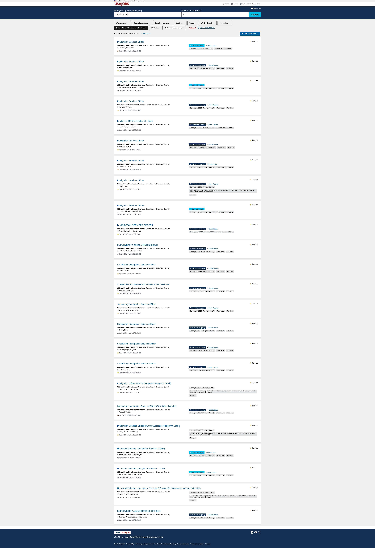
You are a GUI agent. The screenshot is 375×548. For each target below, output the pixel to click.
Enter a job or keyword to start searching (128, 11)
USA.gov (207, 544)
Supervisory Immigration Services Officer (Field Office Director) (146, 406)
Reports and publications (181, 544)
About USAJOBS (119, 544)
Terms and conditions (197, 544)
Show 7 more (213, 125)
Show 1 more (211, 46)
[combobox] (148, 14)
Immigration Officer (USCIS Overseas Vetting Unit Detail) (144, 383)
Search (255, 14)
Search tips (257, 8)
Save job (255, 41)
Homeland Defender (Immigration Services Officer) (141, 448)
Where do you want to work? (191, 11)
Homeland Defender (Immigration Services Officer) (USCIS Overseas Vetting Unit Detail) (159, 488)
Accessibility (130, 544)
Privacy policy (167, 544)
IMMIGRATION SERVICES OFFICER (135, 121)
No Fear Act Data (156, 544)
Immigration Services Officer (130, 42)
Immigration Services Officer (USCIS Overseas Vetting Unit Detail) (148, 426)
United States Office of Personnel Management (141, 537)
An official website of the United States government (130, 1)
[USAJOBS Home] (122, 4)
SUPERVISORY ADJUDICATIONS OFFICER (139, 511)
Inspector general (144, 544)
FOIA (136, 544)
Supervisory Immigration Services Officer (136, 264)
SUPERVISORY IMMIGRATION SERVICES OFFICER (143, 284)
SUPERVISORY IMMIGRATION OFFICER (137, 245)
